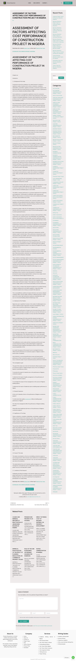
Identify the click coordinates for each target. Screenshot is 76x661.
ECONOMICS (56, 220)
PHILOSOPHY (56, 368)
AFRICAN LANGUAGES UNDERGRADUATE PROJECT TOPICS (58, 99)
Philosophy (55, 371)
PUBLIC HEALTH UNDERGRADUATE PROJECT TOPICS (57, 411)
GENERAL (55, 271)
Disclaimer (26, 647)
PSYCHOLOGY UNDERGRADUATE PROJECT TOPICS (57, 390)
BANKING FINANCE (57, 128)
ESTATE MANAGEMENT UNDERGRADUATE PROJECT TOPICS (58, 261)
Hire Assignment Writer (44, 650)
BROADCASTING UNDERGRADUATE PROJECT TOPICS (57, 148)
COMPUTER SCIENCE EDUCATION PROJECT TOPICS (58, 197)
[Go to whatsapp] (73, 657)
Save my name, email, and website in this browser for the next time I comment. (35, 617)
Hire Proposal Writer (43, 640)
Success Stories (56, 438)
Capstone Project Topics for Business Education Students (58, 18)
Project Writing (42, 653)
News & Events (56, 354)
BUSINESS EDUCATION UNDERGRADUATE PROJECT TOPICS (58, 163)
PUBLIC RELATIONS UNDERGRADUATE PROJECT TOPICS (57, 416)
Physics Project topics (57, 373)
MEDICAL (55, 352)
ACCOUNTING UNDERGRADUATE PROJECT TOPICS (57, 92)
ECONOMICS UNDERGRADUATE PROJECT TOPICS (57, 224)
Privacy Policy (27, 646)
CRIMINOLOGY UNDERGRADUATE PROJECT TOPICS (57, 209)
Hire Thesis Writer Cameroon (45, 648)
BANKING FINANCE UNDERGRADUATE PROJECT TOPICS (57, 132)
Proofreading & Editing (44, 644)
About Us (26, 637)
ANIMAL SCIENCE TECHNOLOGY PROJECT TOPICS (58, 117)
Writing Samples (61, 644)
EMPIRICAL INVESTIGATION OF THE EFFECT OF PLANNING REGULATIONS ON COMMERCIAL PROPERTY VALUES (18, 554)
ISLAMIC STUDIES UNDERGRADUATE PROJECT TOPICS (57, 311)
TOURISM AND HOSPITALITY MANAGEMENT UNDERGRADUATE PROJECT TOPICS (57, 465)
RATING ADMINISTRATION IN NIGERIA (41, 550)
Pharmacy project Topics (58, 366)
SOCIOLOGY (55, 431)
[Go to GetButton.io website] (73, 659)
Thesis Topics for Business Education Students (57, 67)
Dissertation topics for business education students (58, 62)
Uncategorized (56, 476)
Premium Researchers (11, 2)
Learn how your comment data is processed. (42, 625)
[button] (61, 3)
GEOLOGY (55, 273)
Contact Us (26, 639)
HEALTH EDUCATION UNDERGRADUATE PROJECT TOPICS (58, 283)
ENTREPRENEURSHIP (58, 245)
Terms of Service (27, 644)
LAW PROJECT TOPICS (58, 314)
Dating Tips (55, 212)
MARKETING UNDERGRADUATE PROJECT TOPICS (57, 336)
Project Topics (27, 641)
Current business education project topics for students (58, 57)
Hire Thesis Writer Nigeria (45, 646)
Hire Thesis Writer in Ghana (45, 642)
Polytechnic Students (62, 640)
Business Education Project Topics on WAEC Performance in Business (58, 41)
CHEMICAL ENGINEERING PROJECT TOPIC (58, 168)
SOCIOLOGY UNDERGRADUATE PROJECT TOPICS (57, 435)
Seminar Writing (61, 638)
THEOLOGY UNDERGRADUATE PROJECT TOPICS (57, 459)
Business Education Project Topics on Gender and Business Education (58, 52)
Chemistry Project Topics (58, 176)
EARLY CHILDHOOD (57, 214)
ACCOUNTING (56, 88)
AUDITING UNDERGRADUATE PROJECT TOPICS (57, 125)
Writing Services (43, 651)
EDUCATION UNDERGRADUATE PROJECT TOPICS (57, 231)
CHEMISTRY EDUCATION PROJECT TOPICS (58, 173)
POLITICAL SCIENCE (57, 375)
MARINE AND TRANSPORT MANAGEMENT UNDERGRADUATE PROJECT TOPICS (57, 329)
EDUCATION (55, 227)
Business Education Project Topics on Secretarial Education (57, 36)
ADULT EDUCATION (57, 95)
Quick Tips (55, 425)
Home (25, 636)
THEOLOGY (55, 455)
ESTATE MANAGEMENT (58, 257)
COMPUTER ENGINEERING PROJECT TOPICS (58, 187)
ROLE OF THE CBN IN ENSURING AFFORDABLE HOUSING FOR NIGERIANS (29, 552)
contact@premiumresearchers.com (33, 496)
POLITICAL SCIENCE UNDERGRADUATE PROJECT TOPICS (57, 379)
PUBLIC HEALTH (56, 403)
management (28, 399)
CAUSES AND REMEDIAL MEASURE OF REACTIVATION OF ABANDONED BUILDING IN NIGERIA (18, 522)
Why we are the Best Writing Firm (65, 642)
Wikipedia (55, 491)
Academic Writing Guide (63, 636)
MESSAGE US (30, 489)
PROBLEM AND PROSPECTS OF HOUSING (28, 518)
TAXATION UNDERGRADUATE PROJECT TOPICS (57, 442)
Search (54, 75)
